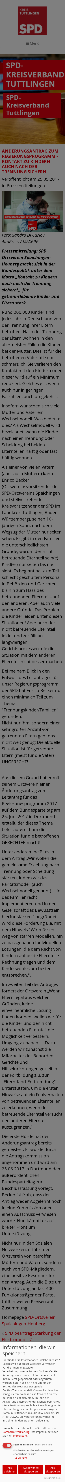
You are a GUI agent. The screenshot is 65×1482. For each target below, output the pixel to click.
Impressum (20, 1435)
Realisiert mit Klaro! (52, 1477)
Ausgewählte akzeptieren (31, 1469)
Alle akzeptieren (53, 1469)
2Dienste (20, 1457)
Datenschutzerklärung (16, 1432)
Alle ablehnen (10, 1469)
